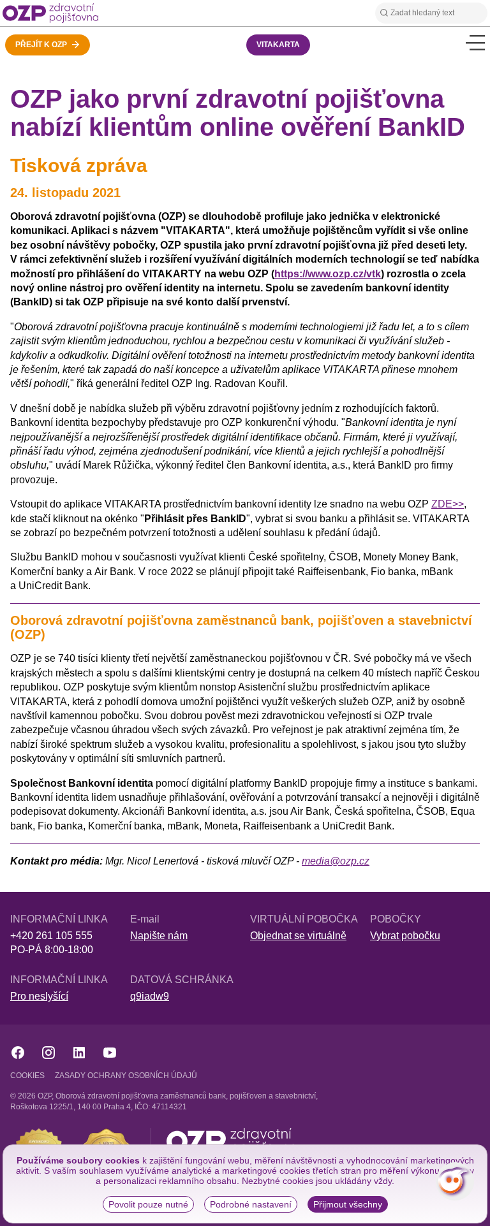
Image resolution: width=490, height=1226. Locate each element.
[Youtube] (109, 1052)
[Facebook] (18, 1052)
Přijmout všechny (347, 1204)
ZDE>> (447, 504)
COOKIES (27, 1075)
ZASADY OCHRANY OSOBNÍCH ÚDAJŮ (126, 1075)
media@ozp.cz (335, 861)
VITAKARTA (278, 44)
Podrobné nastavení (251, 1204)
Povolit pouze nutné (148, 1204)
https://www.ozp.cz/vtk (327, 273)
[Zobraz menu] (475, 42)
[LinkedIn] (79, 1052)
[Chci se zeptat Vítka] (455, 1181)
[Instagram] (48, 1052)
